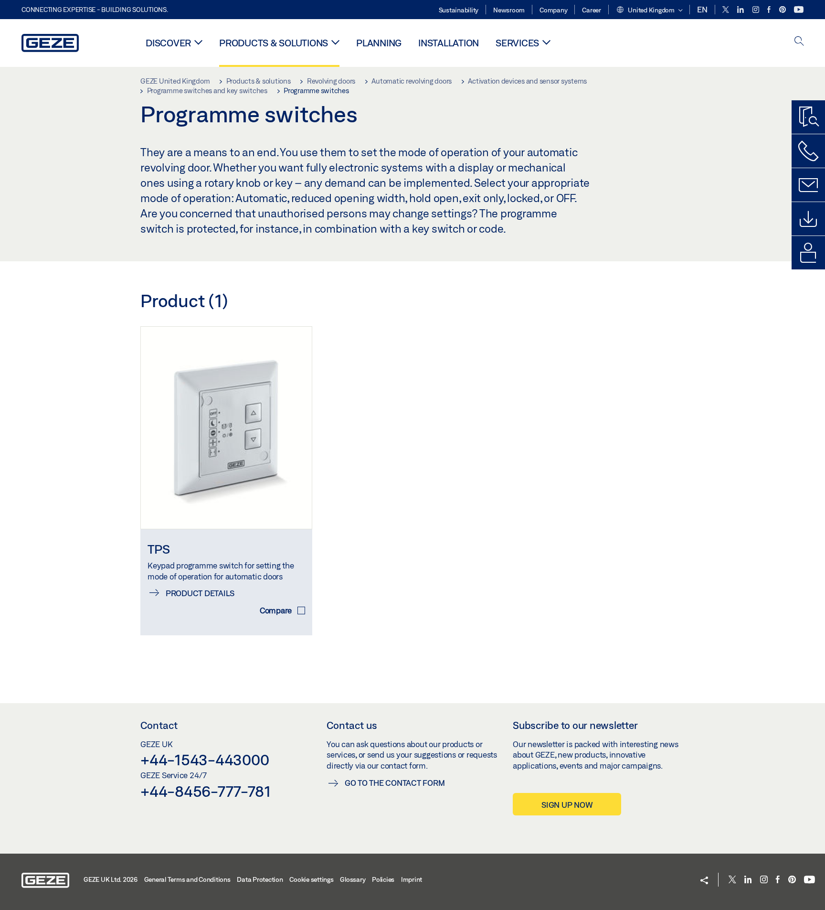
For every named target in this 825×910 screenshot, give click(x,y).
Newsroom (509, 10)
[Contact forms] (808, 185)
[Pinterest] (783, 10)
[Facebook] (769, 10)
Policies (383, 879)
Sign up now (566, 804)
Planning (379, 42)
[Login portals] (808, 252)
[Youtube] (799, 10)
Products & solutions (273, 42)
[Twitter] (726, 10)
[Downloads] (808, 219)
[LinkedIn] (741, 10)
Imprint (411, 879)
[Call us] (808, 151)
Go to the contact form (395, 782)
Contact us (352, 725)
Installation (448, 42)
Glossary (352, 879)
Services (517, 42)
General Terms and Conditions (187, 879)
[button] (649, 10)
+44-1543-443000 (204, 759)
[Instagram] (756, 10)
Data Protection (260, 879)
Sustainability (459, 10)
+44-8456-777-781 (205, 791)
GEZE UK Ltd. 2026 (111, 879)
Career (591, 10)
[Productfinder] (808, 117)
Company (553, 10)
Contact (159, 725)
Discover (168, 42)
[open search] (799, 41)
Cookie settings (311, 879)
